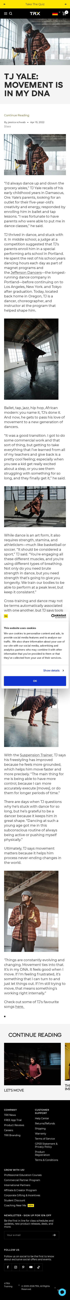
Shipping (40, 1128)
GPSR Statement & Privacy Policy (46, 1145)
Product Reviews (14, 1125)
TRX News (10, 1115)
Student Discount (14, 1200)
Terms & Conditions (46, 1160)
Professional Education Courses (23, 1175)
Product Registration (42, 1153)
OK (35, 681)
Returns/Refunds (45, 1123)
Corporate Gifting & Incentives (22, 1195)
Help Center (42, 1118)
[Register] (54, 1235)
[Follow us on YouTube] (31, 1267)
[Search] (10, 13)
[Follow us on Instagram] (15, 1267)
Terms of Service (45, 1138)
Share (7, 126)
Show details (51, 670)
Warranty (40, 1133)
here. (20, 1007)
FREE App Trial (13, 1120)
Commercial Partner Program (22, 1180)
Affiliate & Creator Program (20, 1190)
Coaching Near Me (18, 1205)
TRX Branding (12, 1135)
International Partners (17, 1185)
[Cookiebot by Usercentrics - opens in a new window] (51, 616)
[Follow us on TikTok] (38, 1267)
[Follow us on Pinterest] (23, 1267)
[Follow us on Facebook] (8, 1267)
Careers (8, 1130)
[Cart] (64, 13)
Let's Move (14, 1090)
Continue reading (16, 115)
